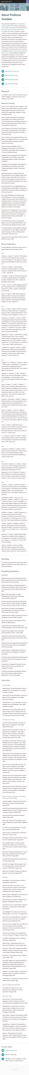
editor (12, 51)
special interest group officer (20, 51)
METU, (13, 25)
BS (10, 25)
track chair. (6, 52)
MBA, (8, 25)
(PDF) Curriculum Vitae (13, 71)
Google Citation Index (13, 79)
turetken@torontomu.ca (11, 1050)
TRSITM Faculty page (13, 83)
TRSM (2, 27)
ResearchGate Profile (13, 75)
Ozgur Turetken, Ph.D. (6, 1)
